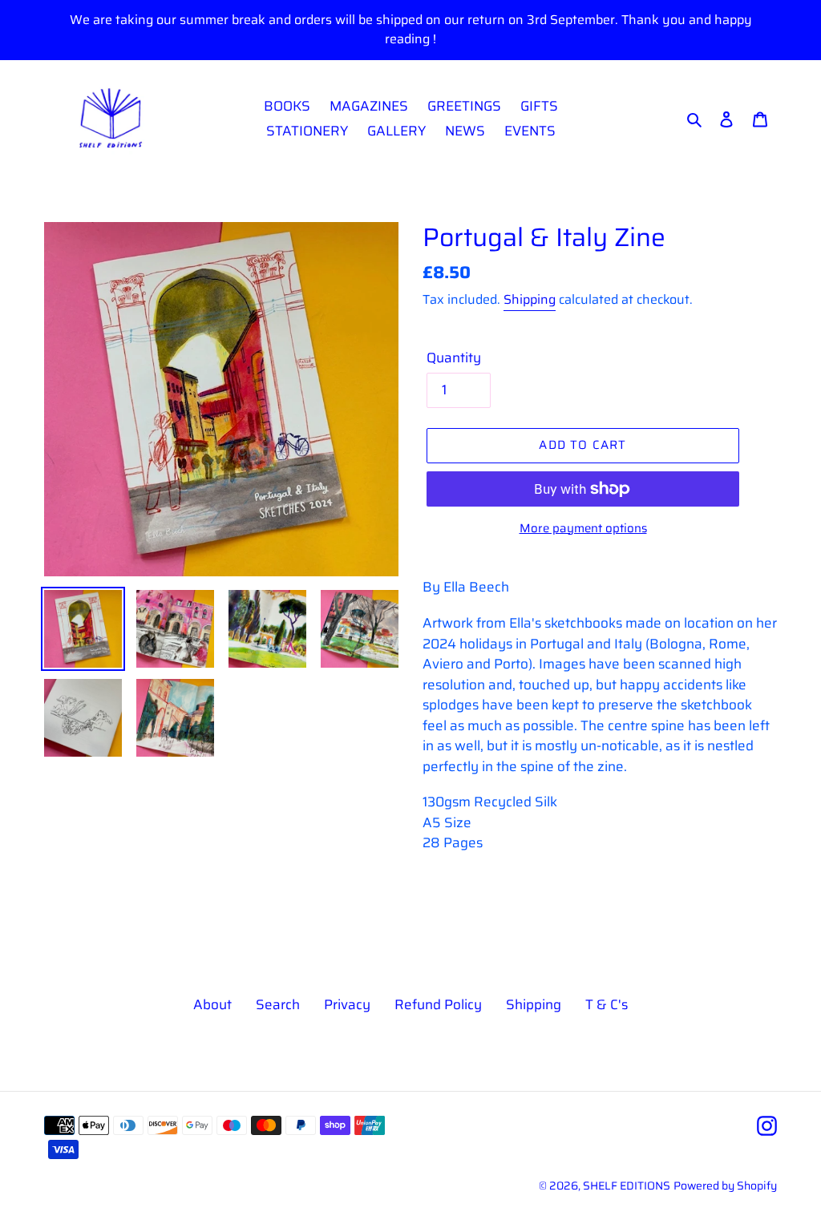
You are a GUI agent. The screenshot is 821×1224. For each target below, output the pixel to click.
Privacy (347, 1004)
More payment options (583, 528)
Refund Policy (438, 1004)
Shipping (530, 299)
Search (278, 1004)
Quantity (454, 358)
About (212, 1004)
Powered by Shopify (725, 1185)
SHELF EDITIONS (626, 1185)
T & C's (606, 1004)
